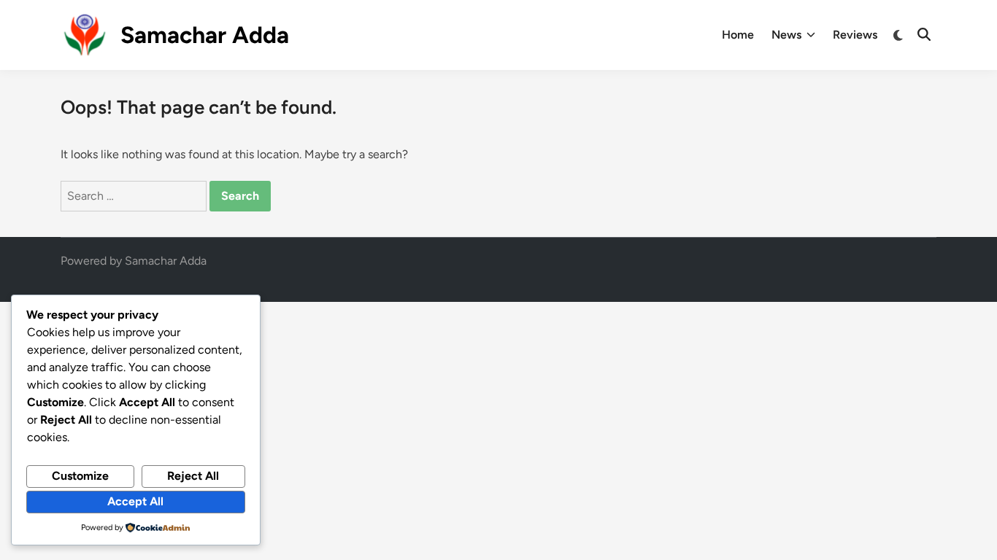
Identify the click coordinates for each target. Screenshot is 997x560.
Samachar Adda (204, 35)
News (786, 35)
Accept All (135, 501)
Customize (80, 476)
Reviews (855, 35)
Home (738, 35)
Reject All (193, 476)
